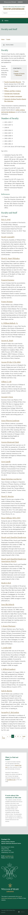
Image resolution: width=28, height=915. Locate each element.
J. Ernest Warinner (8, 626)
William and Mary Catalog (12, 91)
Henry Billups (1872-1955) (10, 518)
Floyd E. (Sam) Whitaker (10, 259)
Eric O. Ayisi (6, 220)
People (8, 39)
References (19, 75)
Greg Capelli (5, 462)
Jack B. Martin (6, 691)
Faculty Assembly (7, 237)
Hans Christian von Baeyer (11, 479)
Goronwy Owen (7, 397)
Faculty (16, 71)
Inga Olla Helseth (7, 605)
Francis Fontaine (7, 280)
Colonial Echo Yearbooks (12, 94)
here (5, 88)
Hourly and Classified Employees (13, 537)
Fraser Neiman (7, 302)
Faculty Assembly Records (12, 82)
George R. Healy (7, 341)
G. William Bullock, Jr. (9, 323)
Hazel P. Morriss (7, 496)
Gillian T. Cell (6, 382)
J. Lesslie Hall (6, 648)
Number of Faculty (19, 73)
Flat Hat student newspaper (13, 96)
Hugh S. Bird (6, 583)
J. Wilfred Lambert (8, 669)
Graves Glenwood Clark (10, 442)
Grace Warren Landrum (10, 421)
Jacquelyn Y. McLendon (10, 712)
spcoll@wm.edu (11, 780)
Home (2, 39)
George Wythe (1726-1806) (11, 362)
